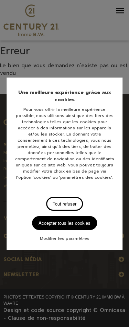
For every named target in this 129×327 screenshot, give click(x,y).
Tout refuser (64, 203)
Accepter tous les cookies (64, 223)
